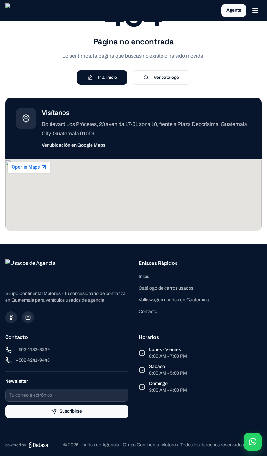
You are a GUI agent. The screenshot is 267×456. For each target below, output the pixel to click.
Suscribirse (70, 411)
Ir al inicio (107, 77)
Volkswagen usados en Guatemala (174, 299)
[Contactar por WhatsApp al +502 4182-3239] (253, 442)
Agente (233, 10)
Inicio (144, 276)
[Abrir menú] (255, 10)
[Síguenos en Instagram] (28, 317)
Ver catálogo (166, 77)
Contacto (148, 311)
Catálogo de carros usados (166, 288)
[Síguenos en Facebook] (11, 317)
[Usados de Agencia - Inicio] (31, 10)
